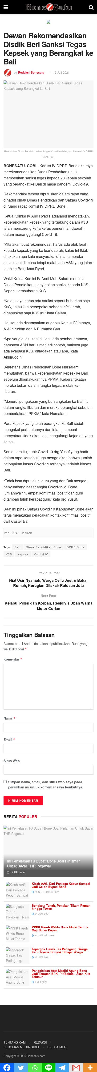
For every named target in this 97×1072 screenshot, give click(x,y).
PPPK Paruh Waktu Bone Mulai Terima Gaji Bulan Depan (60, 928)
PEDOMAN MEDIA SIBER (22, 1047)
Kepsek (22, 554)
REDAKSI (40, 1042)
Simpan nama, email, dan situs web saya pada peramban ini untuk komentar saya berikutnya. (45, 784)
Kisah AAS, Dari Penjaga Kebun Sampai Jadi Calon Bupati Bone (61, 885)
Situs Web (12, 760)
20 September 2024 (46, 892)
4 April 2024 (17, 872)
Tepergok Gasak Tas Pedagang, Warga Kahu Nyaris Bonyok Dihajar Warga (60, 950)
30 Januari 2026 (44, 935)
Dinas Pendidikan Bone (43, 547)
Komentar (13, 659)
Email (10, 739)
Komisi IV (41, 554)
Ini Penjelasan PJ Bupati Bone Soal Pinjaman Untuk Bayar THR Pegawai (43, 863)
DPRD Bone (76, 547)
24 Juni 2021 (42, 913)
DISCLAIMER (56, 1047)
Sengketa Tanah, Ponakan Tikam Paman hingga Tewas (61, 907)
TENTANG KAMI (15, 1042)
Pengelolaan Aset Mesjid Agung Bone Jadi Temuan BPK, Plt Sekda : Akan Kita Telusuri (61, 973)
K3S (9, 554)
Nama (10, 718)
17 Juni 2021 (42, 957)
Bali (17, 547)
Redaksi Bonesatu (31, 72)
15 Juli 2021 (61, 72)
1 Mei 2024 (40, 982)
